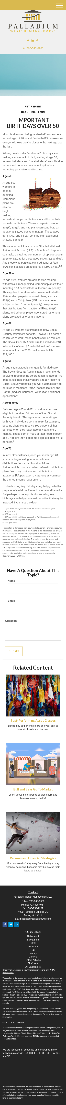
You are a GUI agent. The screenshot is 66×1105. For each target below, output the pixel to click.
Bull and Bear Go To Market (33, 789)
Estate (33, 943)
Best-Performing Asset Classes (33, 720)
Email (11, 601)
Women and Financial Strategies (33, 858)
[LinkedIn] (32, 40)
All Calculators (33, 966)
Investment (33, 939)
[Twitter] (28, 40)
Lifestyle (33, 956)
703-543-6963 (35, 48)
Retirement (33, 936)
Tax (33, 949)
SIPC (57, 1033)
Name (11, 581)
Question (11, 621)
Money (33, 953)
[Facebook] (37, 40)
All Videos (33, 963)
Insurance (33, 946)
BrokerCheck (8, 972)
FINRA (52, 1033)
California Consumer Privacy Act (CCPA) (27, 1011)
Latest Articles (33, 960)
